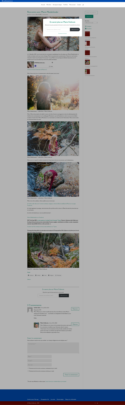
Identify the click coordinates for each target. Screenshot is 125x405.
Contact (79, 4)
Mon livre (48, 4)
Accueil (43, 4)
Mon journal (72, 4)
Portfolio (65, 4)
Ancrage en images (57, 4)
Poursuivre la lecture (62, 33)
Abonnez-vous (74, 29)
